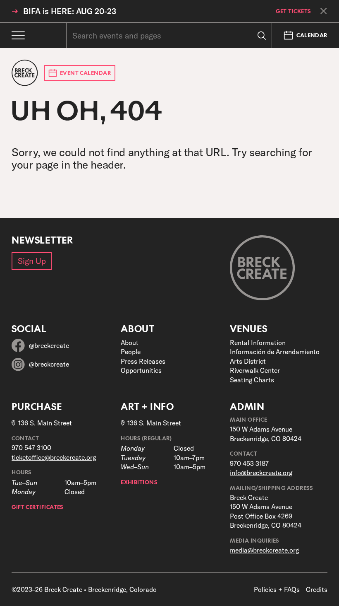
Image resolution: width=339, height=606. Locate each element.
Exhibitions (139, 482)
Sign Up (32, 261)
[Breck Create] (25, 73)
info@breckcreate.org (261, 472)
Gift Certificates (37, 507)
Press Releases (143, 361)
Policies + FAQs (277, 589)
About (129, 342)
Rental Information (258, 342)
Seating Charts (252, 380)
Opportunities (141, 370)
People (131, 352)
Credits (316, 589)
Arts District (248, 361)
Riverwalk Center (255, 370)
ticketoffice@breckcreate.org (54, 457)
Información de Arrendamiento (275, 352)
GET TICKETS (293, 11)
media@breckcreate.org (264, 550)
